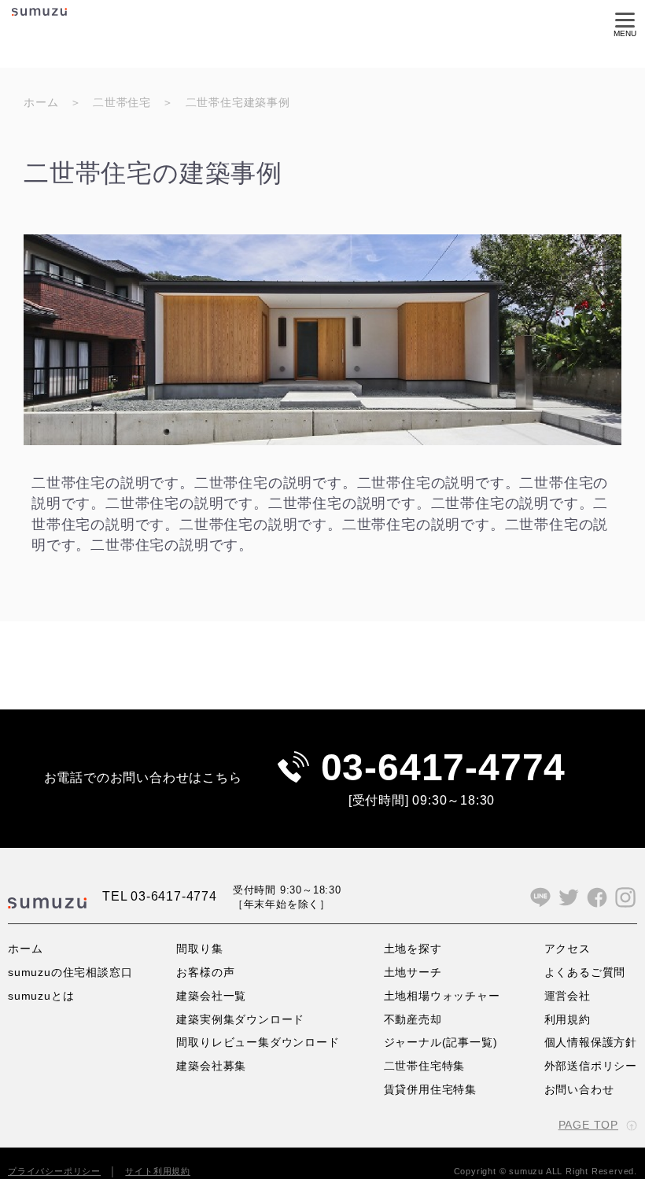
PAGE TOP (588, 1124)
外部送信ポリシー (590, 1065)
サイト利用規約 (157, 1171)
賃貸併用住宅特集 (430, 1089)
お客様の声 (205, 972)
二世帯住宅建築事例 (238, 102)
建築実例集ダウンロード (240, 1019)
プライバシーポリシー (54, 1171)
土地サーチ (413, 972)
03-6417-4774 (443, 767)
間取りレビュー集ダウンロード (257, 1042)
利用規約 (567, 1019)
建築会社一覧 (211, 995)
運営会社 (567, 995)
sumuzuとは (41, 995)
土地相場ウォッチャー (442, 995)
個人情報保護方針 (590, 1042)
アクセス (567, 948)
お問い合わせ (579, 1089)
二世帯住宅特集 (425, 1065)
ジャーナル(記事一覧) (441, 1042)
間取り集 (199, 948)
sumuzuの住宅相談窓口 (70, 972)
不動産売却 (413, 1019)
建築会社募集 (211, 1065)
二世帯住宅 (122, 102)
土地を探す (413, 948)
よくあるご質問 (585, 972)
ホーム (41, 102)
